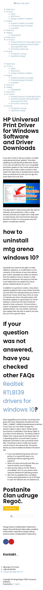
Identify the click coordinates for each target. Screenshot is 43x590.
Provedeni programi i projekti (22, 26)
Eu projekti (15, 28)
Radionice (10, 30)
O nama (9, 12)
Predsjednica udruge (19, 54)
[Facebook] (6, 541)
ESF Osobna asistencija (19, 49)
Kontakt (9, 51)
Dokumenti (10, 37)
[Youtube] (11, 541)
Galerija (9, 33)
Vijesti (13, 14)
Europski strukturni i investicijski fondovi (26, 42)
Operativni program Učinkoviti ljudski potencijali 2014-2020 (25, 45)
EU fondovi (10, 40)
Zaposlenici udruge (18, 56)
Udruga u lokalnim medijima (21, 19)
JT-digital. (16, 584)
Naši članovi (15, 16)
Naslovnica (10, 9)
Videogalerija (16, 35)
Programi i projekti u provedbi (22, 23)
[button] (21, 60)
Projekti (9, 21)
